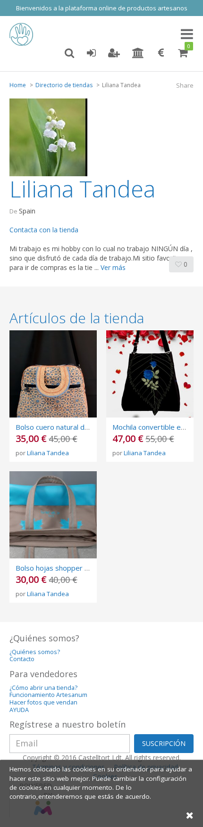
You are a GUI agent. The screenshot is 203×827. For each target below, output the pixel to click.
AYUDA (19, 710)
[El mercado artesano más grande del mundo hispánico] (23, 34)
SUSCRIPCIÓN (164, 743)
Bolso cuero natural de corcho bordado (79, 427)
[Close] (190, 815)
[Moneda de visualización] (161, 53)
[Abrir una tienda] (138, 53)
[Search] (69, 53)
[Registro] (114, 53)
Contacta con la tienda (43, 229)
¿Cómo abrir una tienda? (43, 688)
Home (17, 85)
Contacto (21, 659)
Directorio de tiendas (64, 85)
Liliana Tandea (48, 453)
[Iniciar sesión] (91, 53)
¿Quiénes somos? (34, 652)
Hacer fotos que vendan (43, 702)
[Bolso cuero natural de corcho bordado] (53, 374)
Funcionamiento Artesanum (48, 695)
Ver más (113, 267)
